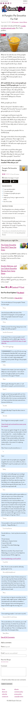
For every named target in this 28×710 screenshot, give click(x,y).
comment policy (18, 692)
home (3, 689)
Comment (4, 666)
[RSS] (8, 3)
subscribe (4, 694)
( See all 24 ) (18, 298)
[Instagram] (10, 3)
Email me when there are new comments (14, 680)
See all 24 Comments (8, 637)
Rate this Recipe (6, 660)
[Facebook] (3, 3)
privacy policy (18, 694)
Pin (15, 181)
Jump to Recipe (23, 22)
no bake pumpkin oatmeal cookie (13, 27)
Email (22, 287)
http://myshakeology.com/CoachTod (11, 559)
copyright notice (18, 696)
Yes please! (20, 292)
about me (4, 692)
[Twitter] (6, 3)
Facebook (15, 287)
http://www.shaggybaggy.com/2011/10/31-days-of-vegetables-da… (13, 341)
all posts (16, 689)
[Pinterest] (1, 3)
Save (4, 35)
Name (3, 646)
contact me (5, 696)
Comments (15, 22)
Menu (24, 3)
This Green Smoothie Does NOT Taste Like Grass (8, 247)
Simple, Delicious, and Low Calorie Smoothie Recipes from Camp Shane (9, 270)
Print (7, 181)
